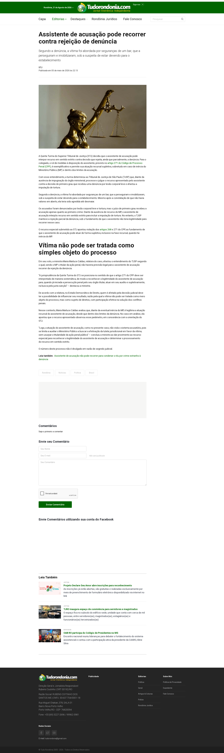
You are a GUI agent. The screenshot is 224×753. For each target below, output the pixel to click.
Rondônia (46, 373)
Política (77, 373)
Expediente (167, 688)
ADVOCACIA (67, 629)
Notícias (62, 373)
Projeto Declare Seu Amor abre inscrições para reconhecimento (98, 585)
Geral (140, 688)
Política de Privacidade (172, 682)
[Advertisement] (92, 400)
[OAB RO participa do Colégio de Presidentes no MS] (50, 635)
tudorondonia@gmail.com (55, 738)
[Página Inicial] (103, 7)
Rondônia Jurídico (104, 19)
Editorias (58, 19)
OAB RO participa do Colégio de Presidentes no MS (91, 632)
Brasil (91, 373)
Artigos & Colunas (145, 694)
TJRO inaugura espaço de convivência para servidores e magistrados (101, 609)
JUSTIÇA (66, 582)
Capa (42, 19)
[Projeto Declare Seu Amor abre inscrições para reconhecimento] (50, 588)
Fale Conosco (132, 19)
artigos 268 (105, 229)
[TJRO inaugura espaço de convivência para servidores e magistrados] (50, 612)
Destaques (78, 19)
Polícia (141, 700)
